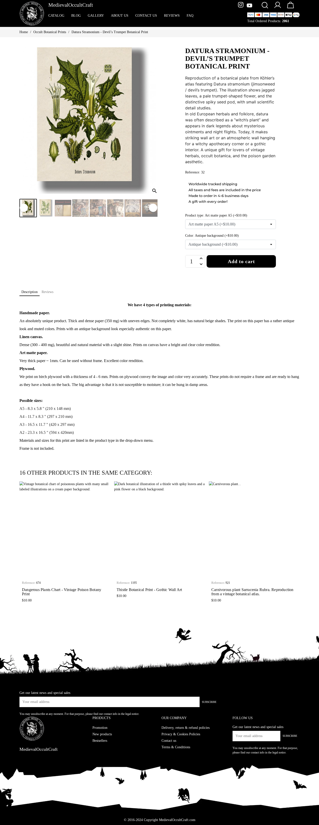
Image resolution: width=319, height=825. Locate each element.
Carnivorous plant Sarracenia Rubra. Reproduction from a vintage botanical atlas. (252, 592)
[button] (22, 542)
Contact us (168, 741)
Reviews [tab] (47, 292)
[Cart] (291, 8)
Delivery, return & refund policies (185, 728)
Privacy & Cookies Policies (180, 734)
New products (102, 734)
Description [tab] (29, 292)
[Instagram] (241, 5)
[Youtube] (249, 5)
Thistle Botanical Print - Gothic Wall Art (149, 590)
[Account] (278, 8)
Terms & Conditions (175, 747)
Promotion (99, 728)
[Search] (265, 5)
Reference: (28, 583)
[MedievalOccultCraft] (31, 13)
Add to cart (241, 261)
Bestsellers (99, 741)
